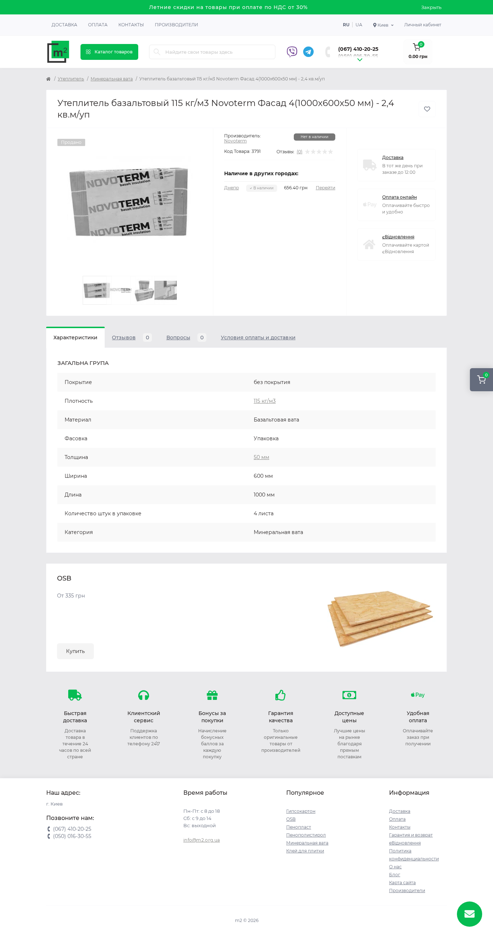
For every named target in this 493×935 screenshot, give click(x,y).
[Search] (157, 52)
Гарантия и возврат (411, 835)
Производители (176, 24)
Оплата (98, 24)
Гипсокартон (300, 811)
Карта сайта (402, 882)
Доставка (64, 24)
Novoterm (235, 141)
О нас (395, 866)
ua (358, 24)
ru (346, 24)
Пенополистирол (306, 835)
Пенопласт (298, 827)
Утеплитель (71, 78)
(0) (299, 151)
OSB (291, 819)
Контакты (131, 24)
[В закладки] (427, 109)
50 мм (261, 457)
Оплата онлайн (399, 197)
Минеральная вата (112, 78)
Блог (394, 874)
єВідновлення (398, 236)
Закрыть (431, 7)
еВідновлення (405, 843)
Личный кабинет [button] (422, 24)
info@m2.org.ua (201, 840)
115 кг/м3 (265, 401)
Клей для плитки (305, 851)
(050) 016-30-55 (358, 56)
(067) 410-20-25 (358, 49)
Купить (75, 651)
